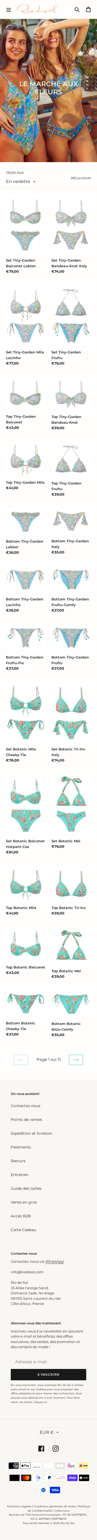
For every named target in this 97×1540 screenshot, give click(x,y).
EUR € (47, 1432)
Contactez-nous (25, 1105)
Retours (18, 1160)
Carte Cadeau (23, 1229)
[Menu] (8, 9)
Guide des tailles (26, 1188)
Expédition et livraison (31, 1133)
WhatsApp (54, 1261)
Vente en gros (24, 1202)
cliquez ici (40, 1402)
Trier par (15, 173)
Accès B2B (21, 1216)
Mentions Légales (19, 1506)
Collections (62, 1510)
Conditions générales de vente (54, 1506)
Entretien (19, 1174)
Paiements (21, 1147)
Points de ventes (26, 1119)
